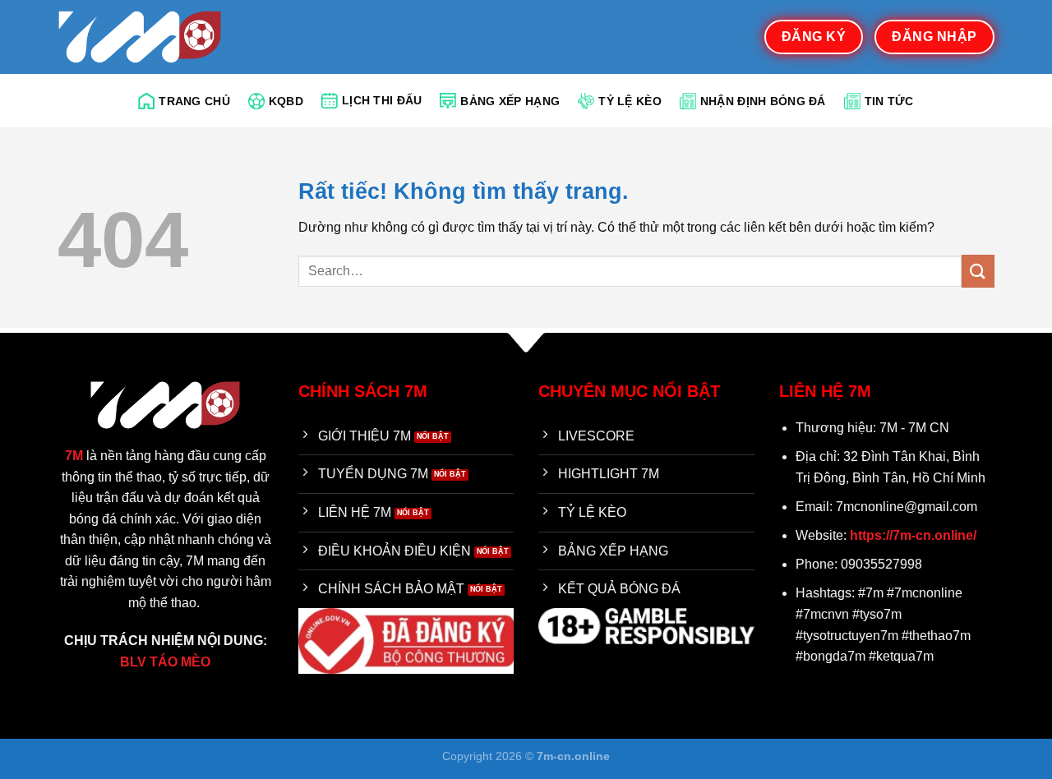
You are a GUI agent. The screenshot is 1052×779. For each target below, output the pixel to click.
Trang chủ (194, 101)
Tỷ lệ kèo (630, 101)
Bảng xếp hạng (510, 101)
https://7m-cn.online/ (913, 535)
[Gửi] (978, 271)
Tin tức (889, 101)
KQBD (286, 101)
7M (74, 456)
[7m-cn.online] (140, 36)
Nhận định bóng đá (763, 101)
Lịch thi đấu (382, 100)
